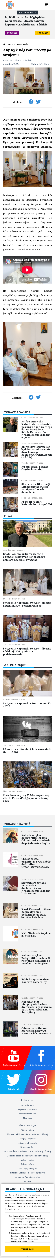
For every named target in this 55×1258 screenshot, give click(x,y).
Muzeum (27, 1181)
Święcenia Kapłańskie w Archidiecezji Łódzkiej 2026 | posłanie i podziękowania (27, 651)
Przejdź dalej (27, 1249)
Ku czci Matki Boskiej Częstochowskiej (34, 468)
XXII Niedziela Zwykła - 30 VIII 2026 (36, 934)
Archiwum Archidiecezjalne (27, 1176)
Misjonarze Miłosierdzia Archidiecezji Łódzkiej (27, 1134)
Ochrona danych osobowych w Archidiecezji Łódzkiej (27, 1151)
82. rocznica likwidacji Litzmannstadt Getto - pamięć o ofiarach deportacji (35, 488)
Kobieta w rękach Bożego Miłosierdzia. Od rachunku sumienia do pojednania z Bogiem (36, 959)
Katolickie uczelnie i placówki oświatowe (27, 1172)
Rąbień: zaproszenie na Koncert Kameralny (35, 980)
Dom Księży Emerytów (27, 1168)
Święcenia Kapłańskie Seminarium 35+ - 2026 (27, 704)
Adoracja (42, 33)
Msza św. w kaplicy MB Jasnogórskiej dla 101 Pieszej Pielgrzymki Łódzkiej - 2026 (26, 797)
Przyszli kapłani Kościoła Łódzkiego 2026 (36, 503)
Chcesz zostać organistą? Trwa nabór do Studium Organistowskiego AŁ (36, 863)
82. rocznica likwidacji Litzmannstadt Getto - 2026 (27, 750)
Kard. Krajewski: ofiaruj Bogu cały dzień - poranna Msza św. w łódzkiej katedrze (36, 913)
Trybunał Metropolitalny (27, 1142)
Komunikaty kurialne (27, 1113)
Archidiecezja (27, 1105)
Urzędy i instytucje (27, 1138)
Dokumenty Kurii (27, 1147)
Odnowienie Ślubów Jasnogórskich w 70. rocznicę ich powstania (36, 1030)
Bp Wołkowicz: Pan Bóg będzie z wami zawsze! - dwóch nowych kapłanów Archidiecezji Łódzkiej (26, 20)
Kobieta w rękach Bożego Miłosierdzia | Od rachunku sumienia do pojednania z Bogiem (36, 839)
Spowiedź (12, 33)
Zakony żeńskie (27, 1164)
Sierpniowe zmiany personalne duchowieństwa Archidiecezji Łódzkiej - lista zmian (36, 888)
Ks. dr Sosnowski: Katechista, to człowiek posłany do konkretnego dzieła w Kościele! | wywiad (24, 556)
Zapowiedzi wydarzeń (27, 1109)
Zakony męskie (27, 1159)
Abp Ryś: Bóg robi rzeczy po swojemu (27, 52)
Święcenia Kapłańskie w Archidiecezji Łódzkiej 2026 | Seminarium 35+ (27, 604)
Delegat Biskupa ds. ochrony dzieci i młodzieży (27, 1155)
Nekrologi (27, 1117)
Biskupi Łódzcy (27, 1130)
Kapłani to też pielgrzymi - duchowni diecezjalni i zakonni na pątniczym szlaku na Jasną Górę (36, 1007)
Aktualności (27, 1100)
